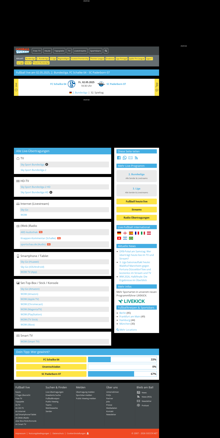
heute (18, 392)
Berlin (122, 313)
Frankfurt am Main (129, 316)
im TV (17, 405)
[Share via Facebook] (118, 158)
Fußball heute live (136, 201)
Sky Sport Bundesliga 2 (33, 170)
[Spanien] (131, 233)
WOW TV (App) (29, 272)
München (124, 323)
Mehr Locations (128, 329)
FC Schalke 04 (51, 359)
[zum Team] (70, 83)
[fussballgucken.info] (22, 50)
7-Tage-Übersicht (22, 395)
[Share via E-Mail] (130, 158)
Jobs (108, 401)
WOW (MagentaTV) (31, 309)
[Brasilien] (131, 238)
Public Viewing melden (86, 398)
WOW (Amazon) (29, 294)
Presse (109, 405)
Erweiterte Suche (53, 395)
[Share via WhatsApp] (124, 158)
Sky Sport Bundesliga (32, 164)
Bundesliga (30, 58)
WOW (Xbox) (28, 324)
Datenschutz (58, 433)
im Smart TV (20, 424)
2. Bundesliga (42, 58)
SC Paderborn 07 (51, 374)
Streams (137, 209)
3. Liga (53, 58)
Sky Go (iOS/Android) (32, 266)
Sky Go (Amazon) (30, 289)
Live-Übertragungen (54, 392)
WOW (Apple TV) (30, 299)
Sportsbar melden (84, 395)
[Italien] (143, 233)
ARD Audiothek (29, 232)
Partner (109, 398)
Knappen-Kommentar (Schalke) (38, 238)
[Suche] (106, 50)
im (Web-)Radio (22, 417)
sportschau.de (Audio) (33, 244)
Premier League (97, 58)
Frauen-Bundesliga (41, 63)
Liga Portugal (121, 58)
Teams (48, 405)
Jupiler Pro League (136, 58)
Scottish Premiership (79, 58)
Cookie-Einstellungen (76, 433)
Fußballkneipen (52, 398)
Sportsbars (95, 50)
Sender (49, 411)
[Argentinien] (125, 238)
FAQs (108, 395)
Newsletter (111, 414)
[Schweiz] (119, 238)
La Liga (20, 63)
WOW (24, 214)
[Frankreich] (137, 233)
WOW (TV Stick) (29, 319)
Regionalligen (63, 58)
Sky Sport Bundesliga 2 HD (35, 187)
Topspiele (59, 50)
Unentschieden (51, 366)
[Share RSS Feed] (136, 158)
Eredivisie (110, 58)
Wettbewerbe (52, 408)
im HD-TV (19, 408)
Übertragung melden (85, 392)
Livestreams (80, 50)
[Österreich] (149, 233)
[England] (125, 233)
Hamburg (124, 320)
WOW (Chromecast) (32, 304)
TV (69, 50)
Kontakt (109, 411)
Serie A (28, 63)
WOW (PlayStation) (31, 314)
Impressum (20, 433)
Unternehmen (112, 392)
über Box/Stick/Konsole (25, 421)
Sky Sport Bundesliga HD (34, 192)
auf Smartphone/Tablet (25, 414)
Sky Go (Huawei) (30, 261)
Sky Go (24, 209)
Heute (47, 50)
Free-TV (37, 50)
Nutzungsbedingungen (39, 433)
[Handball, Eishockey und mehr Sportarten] (131, 301)
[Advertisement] (86, 24)
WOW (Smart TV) (30, 341)
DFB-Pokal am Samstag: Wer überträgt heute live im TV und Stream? (136, 255)
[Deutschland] (119, 233)
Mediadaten (111, 408)
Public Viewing (52, 401)
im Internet (20, 411)
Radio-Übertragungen (137, 217)
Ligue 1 (149, 58)
